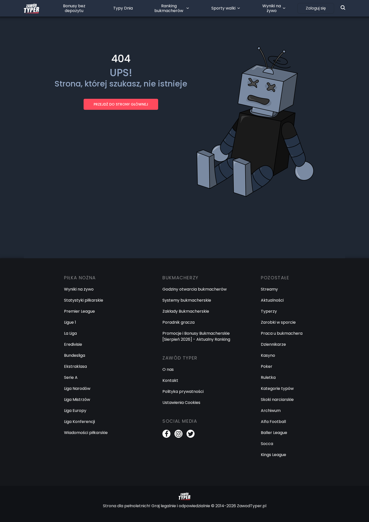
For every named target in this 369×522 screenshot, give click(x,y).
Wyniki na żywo (271, 8)
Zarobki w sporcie (278, 322)
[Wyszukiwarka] (343, 7)
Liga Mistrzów (77, 399)
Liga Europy (75, 410)
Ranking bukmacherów (168, 8)
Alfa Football (273, 421)
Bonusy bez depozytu (74, 8)
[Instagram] (178, 434)
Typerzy (269, 311)
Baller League (274, 433)
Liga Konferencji (79, 421)
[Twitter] (191, 434)
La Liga (70, 333)
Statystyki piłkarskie (83, 300)
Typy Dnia (123, 8)
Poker (266, 366)
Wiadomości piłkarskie (86, 433)
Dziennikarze (273, 344)
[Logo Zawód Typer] (31, 8)
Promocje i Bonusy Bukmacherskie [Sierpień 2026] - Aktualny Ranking (196, 336)
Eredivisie (73, 344)
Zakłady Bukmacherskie (185, 311)
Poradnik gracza (178, 322)
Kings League (273, 455)
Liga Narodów (77, 388)
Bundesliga (74, 355)
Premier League (79, 311)
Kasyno (268, 355)
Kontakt (170, 380)
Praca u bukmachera (281, 333)
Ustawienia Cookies (181, 402)
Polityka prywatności (183, 391)
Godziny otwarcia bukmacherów (194, 289)
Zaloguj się (316, 8)
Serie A (71, 377)
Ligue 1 (70, 322)
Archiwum (271, 410)
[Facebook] (166, 434)
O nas (168, 369)
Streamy (269, 289)
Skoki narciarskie (277, 399)
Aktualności (272, 300)
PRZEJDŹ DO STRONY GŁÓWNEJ (121, 104)
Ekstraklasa (75, 366)
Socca (267, 444)
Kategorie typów (277, 388)
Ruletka (268, 377)
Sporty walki (223, 8)
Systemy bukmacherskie (186, 300)
